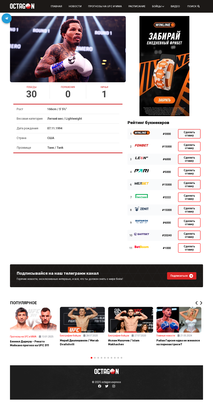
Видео (175, 6)
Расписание (136, 6)
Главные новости (165, 335)
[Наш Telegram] (7, 18)
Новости (75, 6)
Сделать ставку (189, 134)
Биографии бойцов (70, 335)
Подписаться (179, 275)
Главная (56, 6)
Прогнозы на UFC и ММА (105, 6)
